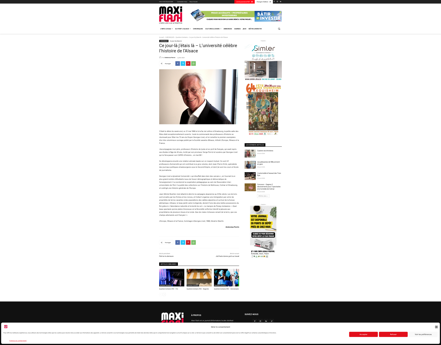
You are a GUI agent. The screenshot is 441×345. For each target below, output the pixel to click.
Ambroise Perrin (170, 57)
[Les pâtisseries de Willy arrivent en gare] (250, 165)
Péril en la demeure (166, 256)
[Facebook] (274, 1)
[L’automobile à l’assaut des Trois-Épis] (250, 176)
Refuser (393, 334)
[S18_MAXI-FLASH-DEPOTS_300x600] (263, 232)
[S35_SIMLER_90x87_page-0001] (263, 62)
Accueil (161, 37)
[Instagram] (277, 1)
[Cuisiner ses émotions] (250, 153)
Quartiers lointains (182, 37)
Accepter (363, 334)
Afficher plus (262, 196)
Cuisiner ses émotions (265, 151)
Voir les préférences (423, 334)
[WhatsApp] (193, 63)
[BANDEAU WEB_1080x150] (236, 15)
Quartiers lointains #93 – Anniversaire (226, 289)
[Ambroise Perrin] (160, 57)
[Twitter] (183, 63)
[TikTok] (271, 321)
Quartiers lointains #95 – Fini (168, 289)
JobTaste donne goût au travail (227, 256)
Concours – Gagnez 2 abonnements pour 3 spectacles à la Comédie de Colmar (269, 187)
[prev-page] (160, 294)
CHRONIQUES (169, 37)
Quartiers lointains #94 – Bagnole (198, 289)
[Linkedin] (280, 1)
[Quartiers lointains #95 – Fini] (171, 277)
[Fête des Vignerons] (263, 109)
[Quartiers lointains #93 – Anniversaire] (226, 277)
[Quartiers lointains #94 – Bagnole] (199, 277)
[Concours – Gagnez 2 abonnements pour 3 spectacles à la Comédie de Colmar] (250, 187)
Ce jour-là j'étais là (176, 41)
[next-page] (164, 294)
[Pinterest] (188, 63)
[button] (436, 327)
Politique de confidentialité (18, 341)
